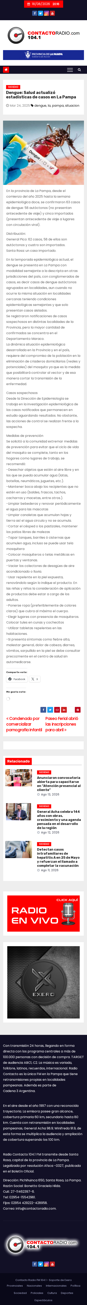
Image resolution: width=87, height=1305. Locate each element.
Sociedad (13, 86)
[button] (79, 69)
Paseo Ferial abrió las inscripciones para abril (62, 724)
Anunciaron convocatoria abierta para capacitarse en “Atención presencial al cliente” (59, 784)
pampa (58, 105)
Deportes (67, 1293)
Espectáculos (43, 1300)
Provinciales (15, 1286)
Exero (68, 1280)
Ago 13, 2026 (50, 794)
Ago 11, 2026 (49, 870)
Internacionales (56, 1286)
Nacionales (34, 1286)
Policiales (37, 1293)
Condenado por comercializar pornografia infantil (24, 724)
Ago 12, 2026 (50, 832)
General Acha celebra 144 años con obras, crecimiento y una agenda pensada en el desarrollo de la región (59, 820)
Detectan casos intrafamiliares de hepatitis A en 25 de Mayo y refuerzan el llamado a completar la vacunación (58, 858)
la (49, 105)
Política (75, 1286)
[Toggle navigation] (70, 69)
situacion (72, 105)
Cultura (52, 1293)
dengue (40, 105)
